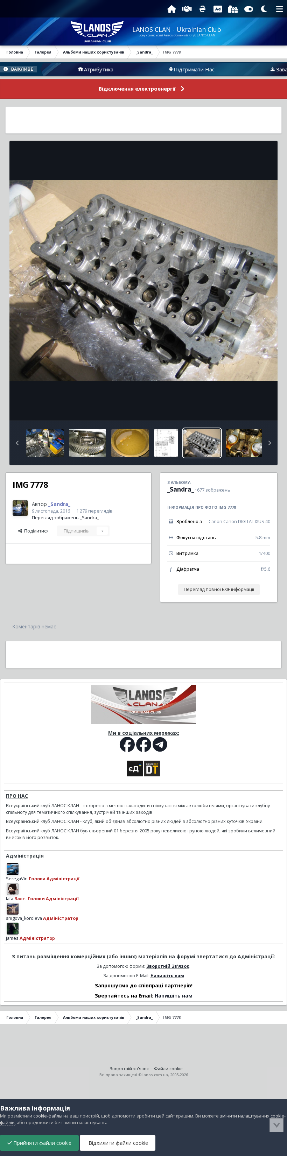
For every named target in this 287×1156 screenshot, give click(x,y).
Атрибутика (71, 69)
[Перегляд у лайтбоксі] (143, 280)
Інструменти (248, 408)
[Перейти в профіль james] (13, 929)
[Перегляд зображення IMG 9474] (87, 443)
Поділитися (35, 531)
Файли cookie (168, 1069)
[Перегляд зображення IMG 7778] (202, 443)
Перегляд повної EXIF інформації (219, 589)
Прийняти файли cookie (41, 1143)
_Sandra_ (180, 489)
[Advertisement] (143, 120)
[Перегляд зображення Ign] (166, 443)
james (12, 938)
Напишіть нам (167, 976)
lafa (9, 899)
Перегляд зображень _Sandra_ (65, 518)
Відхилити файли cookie (117, 1143)
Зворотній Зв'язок (167, 966)
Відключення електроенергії (137, 88)
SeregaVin (17, 879)
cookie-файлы (47, 1116)
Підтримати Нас (167, 69)
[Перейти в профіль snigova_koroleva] (13, 909)
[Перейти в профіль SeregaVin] (13, 869)
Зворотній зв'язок (129, 1069)
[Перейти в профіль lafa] (13, 889)
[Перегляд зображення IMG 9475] (45, 443)
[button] (17, 443)
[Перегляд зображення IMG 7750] (244, 443)
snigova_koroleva (24, 918)
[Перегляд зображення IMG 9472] (130, 443)
